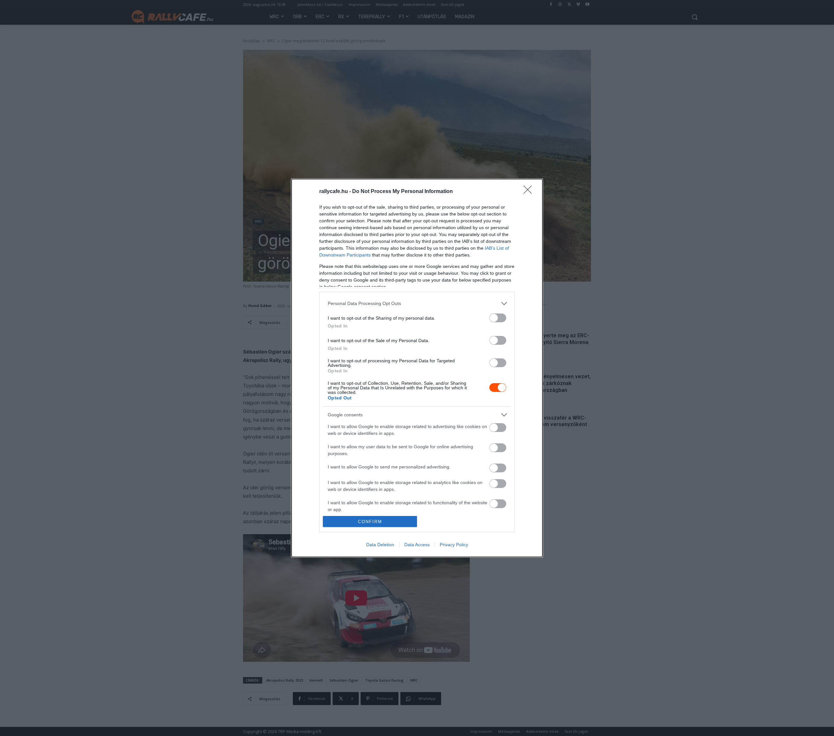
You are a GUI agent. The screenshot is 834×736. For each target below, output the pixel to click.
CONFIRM (370, 521)
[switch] (497, 317)
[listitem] (417, 303)
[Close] (530, 192)
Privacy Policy (454, 544)
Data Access (417, 544)
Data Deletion (380, 544)
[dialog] (417, 368)
